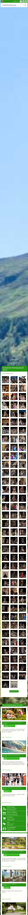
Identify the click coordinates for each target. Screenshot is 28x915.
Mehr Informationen (6, 737)
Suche (15, 1)
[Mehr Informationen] (14, 714)
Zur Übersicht (14, 691)
